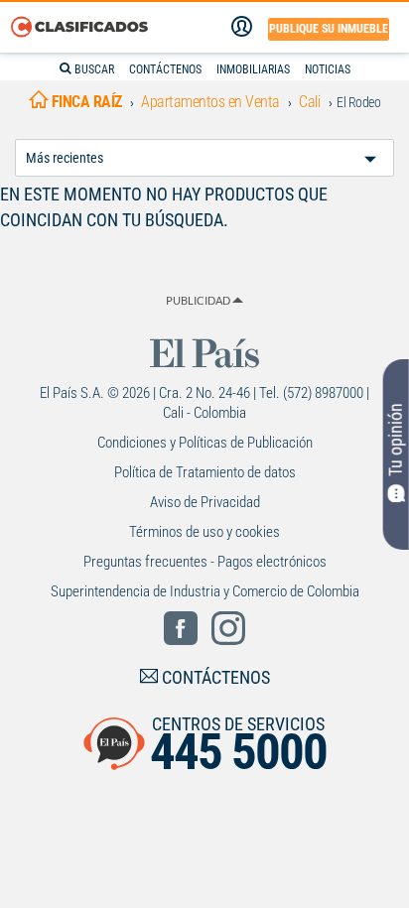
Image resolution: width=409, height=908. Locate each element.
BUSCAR (92, 69)
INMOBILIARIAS (253, 69)
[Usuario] (241, 27)
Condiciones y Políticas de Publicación (205, 443)
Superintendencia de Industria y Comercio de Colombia (205, 591)
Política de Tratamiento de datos (205, 472)
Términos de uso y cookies (204, 532)
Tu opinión (395, 439)
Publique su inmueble (328, 29)
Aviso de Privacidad (205, 502)
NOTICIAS (327, 69)
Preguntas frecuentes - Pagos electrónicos (205, 562)
